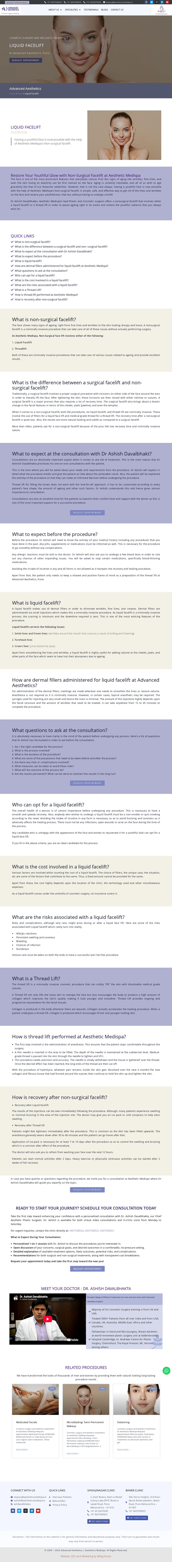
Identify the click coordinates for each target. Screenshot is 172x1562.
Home (12, 93)
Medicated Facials (26, 1422)
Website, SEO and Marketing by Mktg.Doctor (86, 1556)
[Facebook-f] (146, 2)
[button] (17, 2)
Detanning (123, 1422)
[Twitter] (151, 2)
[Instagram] (156, 2)
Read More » (22, 1449)
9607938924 (77, 1230)
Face (20, 93)
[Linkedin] (162, 2)
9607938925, (92, 1230)
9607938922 (107, 1230)
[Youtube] (167, 2)
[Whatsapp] (166, 1371)
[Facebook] (13, 1511)
